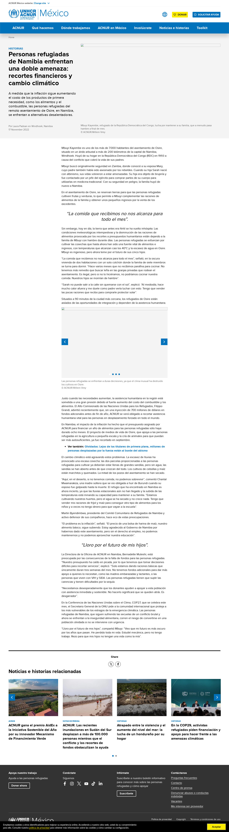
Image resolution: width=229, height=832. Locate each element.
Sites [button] (164, 14)
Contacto (176, 783)
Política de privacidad (161, 819)
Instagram (72, 784)
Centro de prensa (181, 788)
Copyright (181, 819)
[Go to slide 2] (116, 756)
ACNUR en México (112, 27)
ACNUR (18, 27)
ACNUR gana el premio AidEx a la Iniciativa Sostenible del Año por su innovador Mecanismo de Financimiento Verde (33, 732)
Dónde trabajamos (75, 27)
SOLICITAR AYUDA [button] (208, 14)
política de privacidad (39, 828)
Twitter (79, 784)
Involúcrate (143, 27)
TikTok (93, 784)
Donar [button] (182, 14)
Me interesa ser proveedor (187, 806)
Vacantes (176, 801)
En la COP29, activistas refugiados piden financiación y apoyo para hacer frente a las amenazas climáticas (195, 732)
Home (11, 37)
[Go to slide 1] (113, 756)
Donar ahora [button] (19, 785)
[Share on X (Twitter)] (111, 664)
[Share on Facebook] (118, 664)
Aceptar (216, 827)
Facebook (65, 784)
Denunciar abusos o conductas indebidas (190, 794)
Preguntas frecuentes (184, 778)
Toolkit (202, 27)
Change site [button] (40, 3)
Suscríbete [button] (126, 793)
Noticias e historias (174, 27)
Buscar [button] (154, 14)
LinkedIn (101, 784)
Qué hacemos (42, 27)
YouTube (86, 784)
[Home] (30, 14)
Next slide (164, 342)
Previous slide (65, 342)
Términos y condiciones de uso (205, 819)
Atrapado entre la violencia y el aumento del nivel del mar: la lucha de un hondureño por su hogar (141, 732)
